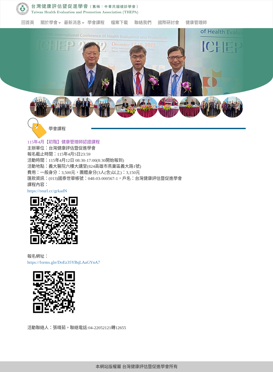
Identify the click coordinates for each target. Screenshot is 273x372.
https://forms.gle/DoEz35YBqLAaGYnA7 (63, 262)
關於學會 (49, 22)
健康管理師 (196, 22)
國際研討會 (168, 22)
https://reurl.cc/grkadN (47, 190)
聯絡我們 (142, 22)
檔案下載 (119, 22)
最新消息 (72, 22)
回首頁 (27, 22)
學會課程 (96, 22)
